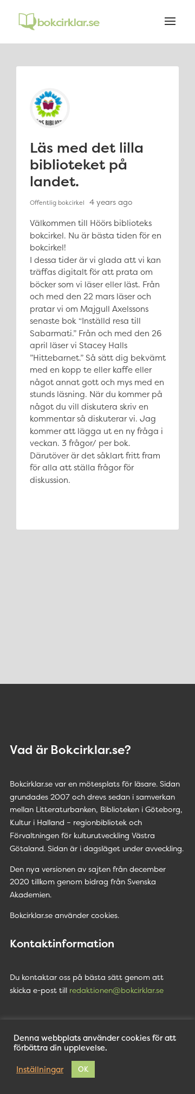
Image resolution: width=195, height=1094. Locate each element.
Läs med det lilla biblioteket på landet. (87, 164)
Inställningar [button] (39, 1069)
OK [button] (83, 1069)
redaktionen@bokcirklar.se (116, 990)
